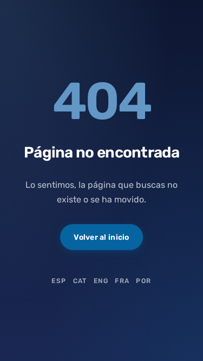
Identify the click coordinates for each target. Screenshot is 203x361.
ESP (58, 281)
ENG (101, 281)
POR (143, 281)
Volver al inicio (101, 237)
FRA (122, 281)
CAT (80, 281)
